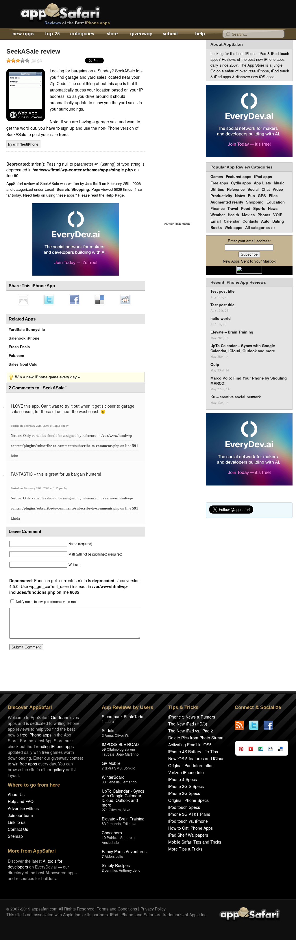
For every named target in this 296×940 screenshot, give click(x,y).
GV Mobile (111, 763)
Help (200, 34)
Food (245, 208)
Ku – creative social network (235, 397)
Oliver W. (122, 735)
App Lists (262, 183)
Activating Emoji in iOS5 (190, 744)
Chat (266, 189)
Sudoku (109, 730)
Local (49, 189)
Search (63, 189)
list (73, 769)
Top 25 (52, 34)
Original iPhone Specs (188, 800)
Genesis (113, 781)
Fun (251, 195)
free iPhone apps (35, 735)
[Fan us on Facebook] (271, 725)
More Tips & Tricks (185, 849)
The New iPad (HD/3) (187, 724)
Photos (264, 214)
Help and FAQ (21, 801)
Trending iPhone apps (54, 746)
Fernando (129, 781)
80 (104, 781)
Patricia (113, 837)
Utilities (217, 189)
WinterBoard (113, 777)
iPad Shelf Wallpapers (188, 835)
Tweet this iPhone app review (48, 299)
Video (278, 189)
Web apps (233, 227)
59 (104, 749)
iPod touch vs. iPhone (188, 821)
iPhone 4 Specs (182, 779)
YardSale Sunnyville (27, 329)
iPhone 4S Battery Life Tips (193, 751)
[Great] (22, 60)
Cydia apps (241, 183)
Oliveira (115, 809)
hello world (220, 318)
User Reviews (39, 61)
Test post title (222, 291)
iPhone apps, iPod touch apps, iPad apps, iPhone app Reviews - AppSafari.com (72, 11)
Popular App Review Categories (241, 167)
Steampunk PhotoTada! (123, 716)
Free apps (219, 183)
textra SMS (113, 767)
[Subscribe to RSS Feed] (242, 725)
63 (104, 823)
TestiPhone (29, 144)
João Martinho (127, 754)
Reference (236, 189)
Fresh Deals (19, 346)
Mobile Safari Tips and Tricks (194, 842)
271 (105, 809)
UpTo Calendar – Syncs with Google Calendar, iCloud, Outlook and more (242, 348)
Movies (248, 214)
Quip (214, 364)
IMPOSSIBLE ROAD (120, 744)
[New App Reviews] (23, 34)
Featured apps (238, 176)
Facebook (74, 299)
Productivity (221, 195)
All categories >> (260, 227)
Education (276, 202)
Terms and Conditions (117, 909)
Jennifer (111, 870)
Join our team (20, 815)
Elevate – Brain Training (231, 332)
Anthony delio (129, 870)
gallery (59, 769)
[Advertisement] (177, 130)
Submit (170, 34)
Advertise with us (23, 808)
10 (104, 837)
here (63, 134)
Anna (109, 735)
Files (273, 195)
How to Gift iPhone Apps (190, 828)
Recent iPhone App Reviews (238, 282)
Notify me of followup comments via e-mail (46, 601)
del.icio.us (99, 299)
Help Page (115, 195)
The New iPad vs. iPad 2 (190, 731)
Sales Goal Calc (23, 364)
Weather (217, 214)
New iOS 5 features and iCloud (196, 758)
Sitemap (15, 836)
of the (77, 23)
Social (253, 189)
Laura (109, 721)
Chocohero (112, 832)
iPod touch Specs (184, 807)
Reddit (125, 299)
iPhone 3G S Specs (186, 786)
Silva (126, 809)
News (273, 208)
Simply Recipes (116, 865)
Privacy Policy (152, 909)
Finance (217, 208)
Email (215, 221)
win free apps (24, 764)
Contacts (250, 221)
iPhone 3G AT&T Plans (189, 814)
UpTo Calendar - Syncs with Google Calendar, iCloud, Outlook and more (123, 798)
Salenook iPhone (24, 338)
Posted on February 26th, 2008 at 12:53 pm (38, 425)
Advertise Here (177, 223)
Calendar (232, 221)
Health (233, 214)
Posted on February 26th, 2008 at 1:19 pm (37, 488)
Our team (59, 717)
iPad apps (263, 176)
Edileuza (129, 823)
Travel (232, 208)
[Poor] (13, 60)
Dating (278, 221)
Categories (82, 34)
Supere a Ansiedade (118, 840)
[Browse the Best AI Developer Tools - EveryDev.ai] (75, 240)
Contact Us (18, 829)
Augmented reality (226, 202)
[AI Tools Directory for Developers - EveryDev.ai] (249, 449)
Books (216, 227)
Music (279, 183)
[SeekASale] (25, 95)
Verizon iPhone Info (186, 772)
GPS (262, 195)
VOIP (277, 214)
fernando (114, 823)
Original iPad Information (191, 765)
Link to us (16, 822)
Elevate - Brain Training (123, 819)
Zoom (33, 61)
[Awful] (8, 60)
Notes (240, 195)
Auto (265, 221)
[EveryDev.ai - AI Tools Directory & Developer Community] (249, 121)
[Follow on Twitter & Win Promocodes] (256, 725)
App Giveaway (141, 34)
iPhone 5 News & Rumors (191, 717)
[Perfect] (27, 60)
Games (216, 176)
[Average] (18, 60)
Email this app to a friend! (23, 299)
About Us (16, 794)
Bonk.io (129, 767)
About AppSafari (226, 44)
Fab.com (16, 355)
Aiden (109, 856)
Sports (259, 208)
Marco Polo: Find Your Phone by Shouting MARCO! (248, 380)
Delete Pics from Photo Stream (196, 738)
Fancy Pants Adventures (124, 851)
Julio (119, 856)
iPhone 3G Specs (184, 793)
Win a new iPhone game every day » (47, 377)
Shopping (80, 189)
